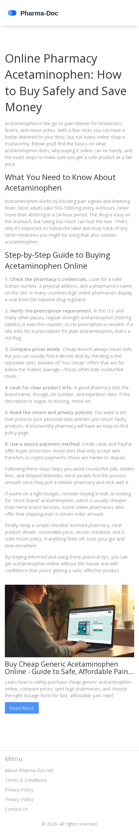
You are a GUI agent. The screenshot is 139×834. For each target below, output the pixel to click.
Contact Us (16, 809)
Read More (22, 708)
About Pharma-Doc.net (29, 770)
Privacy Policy (19, 790)
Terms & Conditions (26, 780)
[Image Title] (69, 620)
